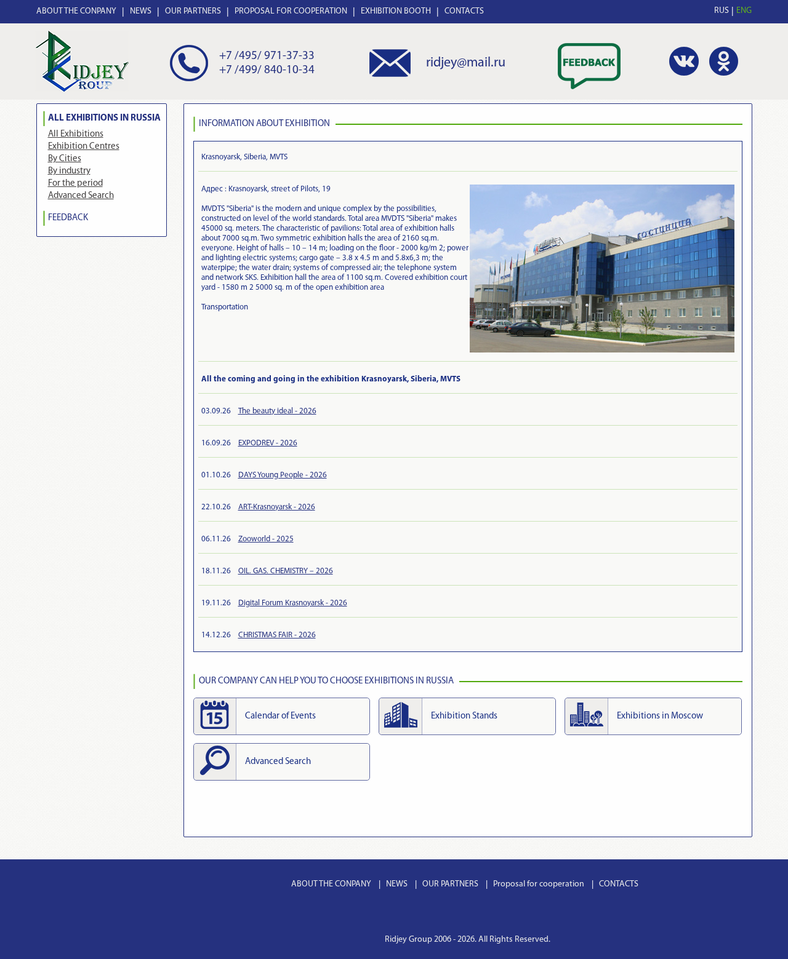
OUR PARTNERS (193, 11)
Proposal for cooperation (538, 884)
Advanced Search (81, 196)
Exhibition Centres (83, 146)
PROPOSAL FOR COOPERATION (291, 11)
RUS (721, 10)
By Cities (64, 159)
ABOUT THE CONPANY (76, 11)
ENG (744, 10)
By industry (69, 171)
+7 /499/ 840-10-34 (267, 70)
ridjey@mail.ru (465, 63)
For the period (75, 183)
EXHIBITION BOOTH (396, 11)
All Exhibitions (75, 134)
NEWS (140, 11)
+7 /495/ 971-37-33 (267, 56)
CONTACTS (464, 11)
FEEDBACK (68, 218)
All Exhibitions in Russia (104, 118)
